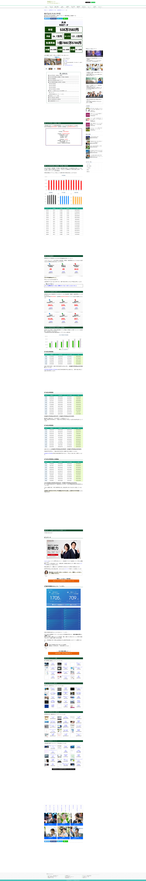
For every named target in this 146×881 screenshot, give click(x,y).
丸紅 (52, 763)
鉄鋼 (65, 701)
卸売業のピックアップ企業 (54, 95)
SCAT (66, 716)
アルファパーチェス (66, 671)
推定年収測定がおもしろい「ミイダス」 (57, 94)
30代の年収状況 (53, 85)
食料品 (79, 717)
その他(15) (88, 167)
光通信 (79, 750)
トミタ (79, 671)
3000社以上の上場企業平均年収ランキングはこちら (63, 769)
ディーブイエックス (53, 667)
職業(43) (88, 171)
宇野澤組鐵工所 (65, 692)
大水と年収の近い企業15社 (54, 97)
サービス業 (78, 726)
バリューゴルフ (65, 729)
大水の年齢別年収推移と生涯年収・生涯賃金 (57, 82)
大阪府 (76, 271)
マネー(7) (88, 164)
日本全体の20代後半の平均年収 (50, 369)
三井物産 (52, 759)
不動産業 (78, 746)
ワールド (52, 676)
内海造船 (65, 725)
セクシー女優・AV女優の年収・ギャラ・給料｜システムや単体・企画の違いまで (96, 119)
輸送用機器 (65, 726)
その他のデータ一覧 (86, 876)
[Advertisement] (63, 112)
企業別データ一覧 (50, 877)
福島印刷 (78, 700)
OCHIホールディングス (78, 667)
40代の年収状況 (53, 87)
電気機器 (78, 697)
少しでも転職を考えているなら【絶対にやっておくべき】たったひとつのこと (61, 285)
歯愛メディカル (65, 667)
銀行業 (79, 761)
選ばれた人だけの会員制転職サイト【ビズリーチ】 (63, 580)
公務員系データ (67, 875)
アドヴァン (53, 696)
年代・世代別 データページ (69, 876)
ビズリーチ (52, 92)
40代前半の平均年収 (48, 453)
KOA (78, 696)
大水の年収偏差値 (52, 78)
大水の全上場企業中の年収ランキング (56, 80)
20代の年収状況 (53, 83)
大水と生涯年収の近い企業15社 (55, 99)
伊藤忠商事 (65, 754)
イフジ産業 (78, 716)
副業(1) (88, 169)
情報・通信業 (79, 693)
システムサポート (78, 692)
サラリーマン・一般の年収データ (53, 875)
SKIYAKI (52, 700)
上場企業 (50, 271)
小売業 (66, 697)
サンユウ (65, 700)
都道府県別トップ (68, 877)
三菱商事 (78, 754)
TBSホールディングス (65, 763)
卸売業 (63, 271)
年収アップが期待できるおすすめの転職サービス (58, 90)
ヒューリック (79, 745)
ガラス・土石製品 (53, 693)
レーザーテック (78, 763)
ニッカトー (53, 692)
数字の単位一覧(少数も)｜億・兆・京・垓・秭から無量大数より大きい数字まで (96, 109)
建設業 (53, 756)
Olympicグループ (65, 696)
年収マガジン (85, 877)
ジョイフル (53, 716)
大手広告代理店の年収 (94, 136)
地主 (65, 750)
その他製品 (78, 701)
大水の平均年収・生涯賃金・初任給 (55, 75)
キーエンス (65, 745)
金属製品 (78, 730)
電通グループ (66, 759)
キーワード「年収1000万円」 (87, 875)
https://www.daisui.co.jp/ (68, 65)
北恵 (78, 676)
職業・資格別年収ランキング (52, 876)
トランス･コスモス (78, 725)
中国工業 (78, 729)
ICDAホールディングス (52, 725)
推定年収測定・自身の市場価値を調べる (63, 653)
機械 (65, 693)
